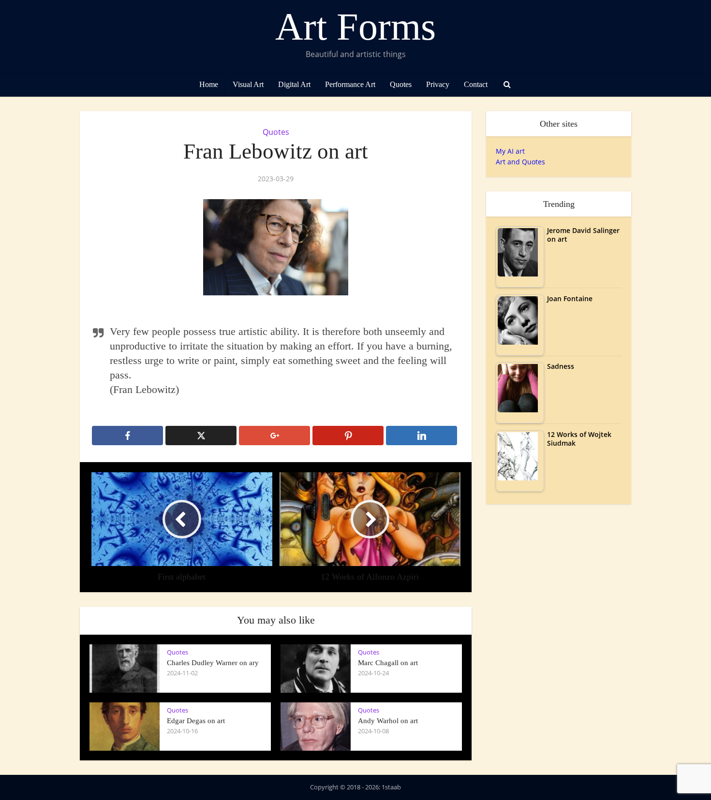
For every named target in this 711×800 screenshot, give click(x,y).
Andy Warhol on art (388, 721)
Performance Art (350, 84)
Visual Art (248, 84)
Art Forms (355, 26)
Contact (476, 84)
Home (208, 84)
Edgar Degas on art (196, 721)
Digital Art (294, 84)
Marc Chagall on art (388, 663)
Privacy (437, 84)
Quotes (401, 84)
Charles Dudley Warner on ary (213, 663)
